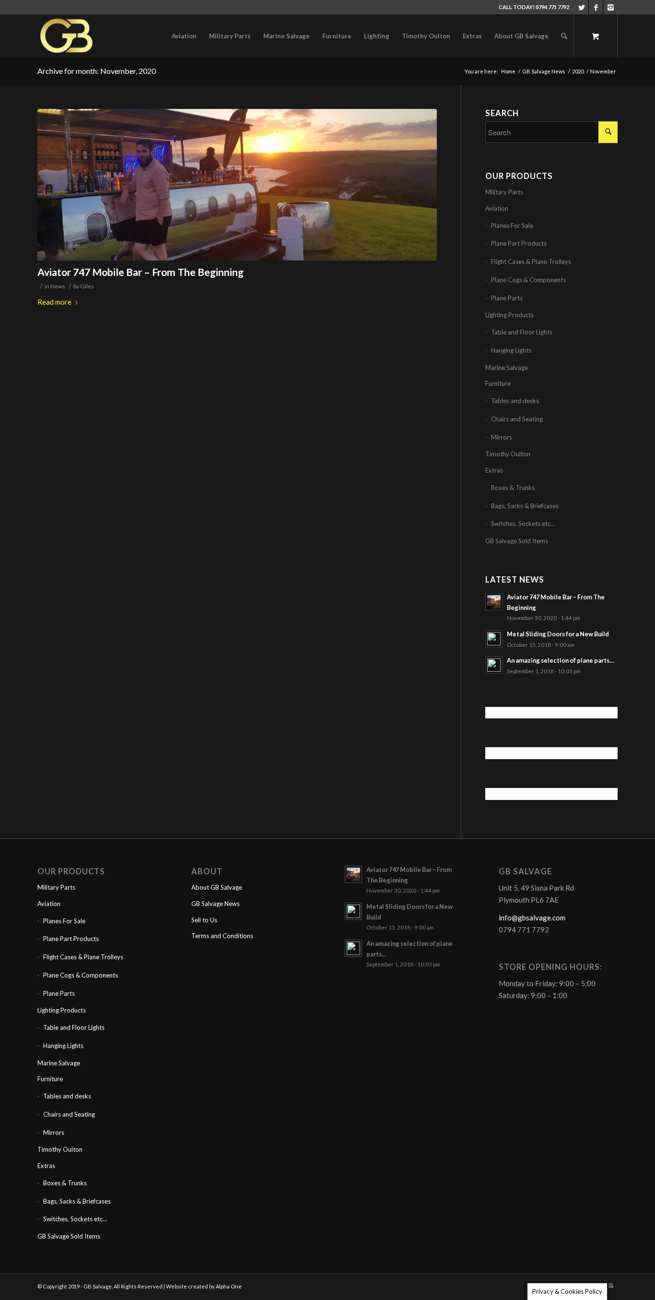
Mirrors (501, 437)
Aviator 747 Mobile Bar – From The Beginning (140, 272)
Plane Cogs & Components (528, 280)
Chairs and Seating (517, 419)
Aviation (496, 208)
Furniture (498, 383)
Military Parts (504, 192)
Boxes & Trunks (513, 487)
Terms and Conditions (222, 936)
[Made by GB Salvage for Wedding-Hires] (237, 185)
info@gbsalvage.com (532, 917)
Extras (494, 470)
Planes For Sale (512, 225)
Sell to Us (204, 920)
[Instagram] (610, 7)
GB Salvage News (543, 71)
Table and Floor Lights (521, 332)
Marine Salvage (506, 367)
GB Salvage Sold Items (516, 541)
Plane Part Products (519, 243)
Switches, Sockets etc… (523, 523)
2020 (578, 71)
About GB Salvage (216, 887)
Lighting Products (509, 315)
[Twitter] (581, 7)
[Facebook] (596, 7)
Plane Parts (507, 298)
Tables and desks (515, 401)
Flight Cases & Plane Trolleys (531, 261)
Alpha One (229, 1286)
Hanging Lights (511, 350)
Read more (54, 302)
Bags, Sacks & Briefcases (525, 506)
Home (508, 71)
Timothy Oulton (507, 454)
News (57, 286)
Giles (87, 286)
